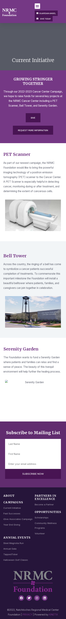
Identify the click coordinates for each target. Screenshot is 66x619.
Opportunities (48, 512)
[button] (37, 6)
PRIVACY (27, 614)
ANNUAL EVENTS (16, 537)
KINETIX (53, 614)
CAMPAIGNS (13, 502)
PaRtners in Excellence (45, 497)
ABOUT (9, 495)
